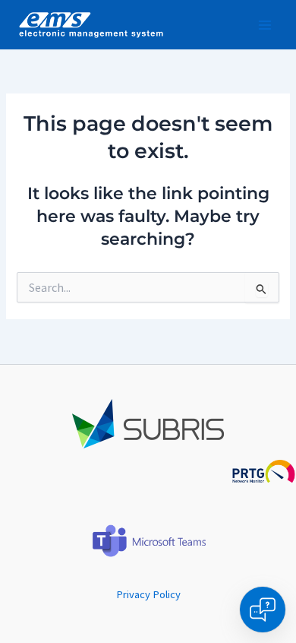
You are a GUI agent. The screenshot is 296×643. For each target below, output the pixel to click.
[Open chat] (262, 609)
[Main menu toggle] (265, 25)
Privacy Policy (148, 594)
